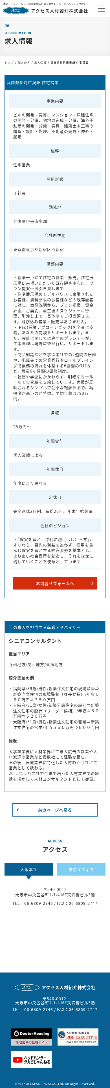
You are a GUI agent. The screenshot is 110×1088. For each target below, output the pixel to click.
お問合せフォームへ (55, 583)
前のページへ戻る (55, 810)
